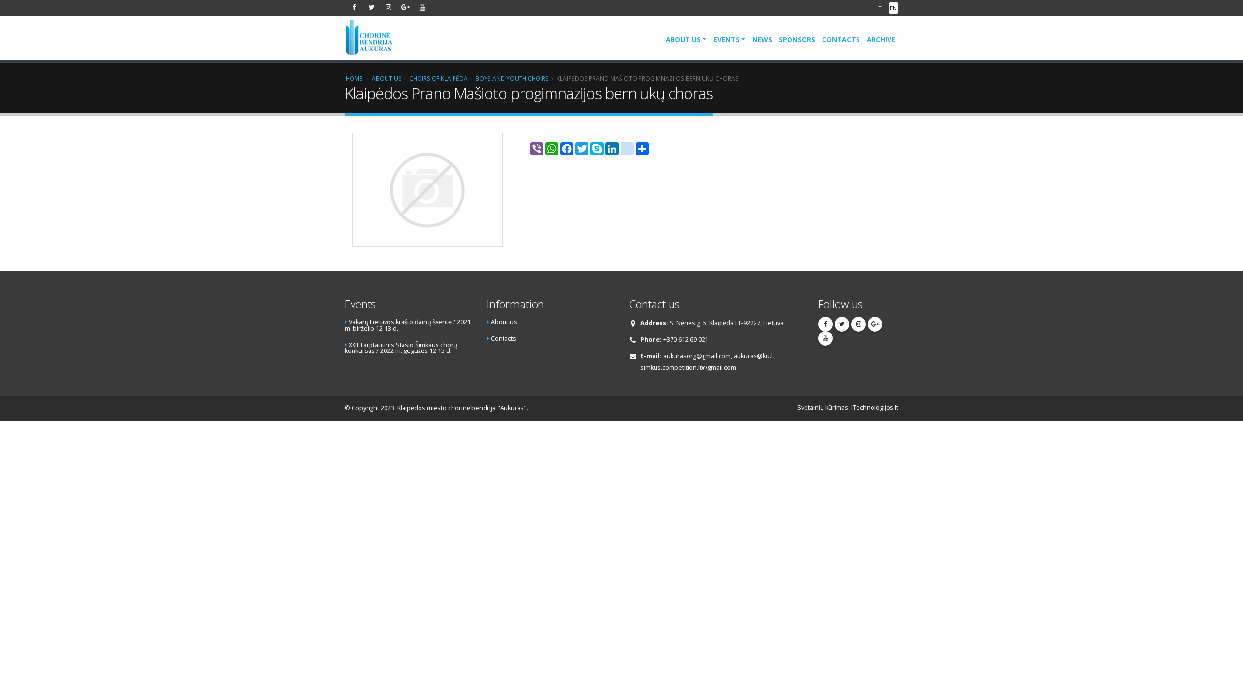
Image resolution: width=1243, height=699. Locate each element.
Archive (881, 39)
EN (893, 8)
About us (683, 39)
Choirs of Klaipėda (438, 78)
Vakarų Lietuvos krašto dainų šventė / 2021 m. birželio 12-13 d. (407, 325)
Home (354, 78)
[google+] (405, 7)
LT (878, 8)
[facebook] (354, 7)
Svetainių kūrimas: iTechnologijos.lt (847, 407)
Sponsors (797, 39)
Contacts (841, 39)
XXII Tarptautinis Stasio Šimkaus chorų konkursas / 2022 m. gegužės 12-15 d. (401, 348)
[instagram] (388, 7)
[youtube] (422, 7)
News (762, 39)
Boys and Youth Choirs (512, 78)
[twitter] (371, 7)
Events (726, 39)
